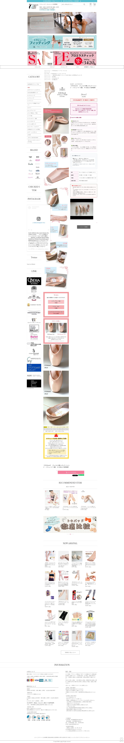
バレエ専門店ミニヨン (33, 249)
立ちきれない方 (55, 78)
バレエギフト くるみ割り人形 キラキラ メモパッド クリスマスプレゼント (90, 643)
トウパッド (52, 66)
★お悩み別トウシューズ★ (33, 84)
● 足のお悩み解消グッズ (33, 92)
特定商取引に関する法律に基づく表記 (62, 737)
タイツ (77, 66)
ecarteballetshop (30, 388)
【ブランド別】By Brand (33, 137)
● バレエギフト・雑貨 (32, 118)
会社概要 (45, 737)
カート (35, 737)
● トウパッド (30, 100)
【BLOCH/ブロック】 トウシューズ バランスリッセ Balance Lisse (77, 583)
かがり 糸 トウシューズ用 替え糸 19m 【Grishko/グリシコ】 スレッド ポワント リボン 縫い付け (63, 564)
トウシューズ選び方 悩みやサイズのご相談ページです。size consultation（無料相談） (52, 507)
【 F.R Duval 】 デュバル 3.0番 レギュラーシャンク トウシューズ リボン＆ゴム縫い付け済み (88, 507)
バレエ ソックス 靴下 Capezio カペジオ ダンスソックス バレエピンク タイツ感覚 (50, 623)
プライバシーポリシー (85, 737)
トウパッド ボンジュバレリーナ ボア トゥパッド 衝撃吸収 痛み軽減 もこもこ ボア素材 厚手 (77, 564)
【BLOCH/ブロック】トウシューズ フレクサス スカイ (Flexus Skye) (63, 602)
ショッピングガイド (75, 737)
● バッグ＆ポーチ (31, 121)
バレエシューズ (64, 66)
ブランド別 (46, 73)
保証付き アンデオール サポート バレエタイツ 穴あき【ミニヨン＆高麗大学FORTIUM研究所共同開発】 (63, 584)
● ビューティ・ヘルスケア (33, 126)
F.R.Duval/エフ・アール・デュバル (59, 70)
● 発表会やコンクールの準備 (34, 129)
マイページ (40, 737)
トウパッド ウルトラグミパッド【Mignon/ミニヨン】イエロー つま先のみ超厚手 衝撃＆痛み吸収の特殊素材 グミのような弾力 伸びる (90, 624)
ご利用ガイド (74, 685)
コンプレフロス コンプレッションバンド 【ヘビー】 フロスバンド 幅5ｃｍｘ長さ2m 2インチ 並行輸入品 (50, 603)
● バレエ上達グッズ (32, 124)
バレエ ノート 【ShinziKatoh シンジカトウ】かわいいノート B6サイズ (63, 643)
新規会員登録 (51, 737)
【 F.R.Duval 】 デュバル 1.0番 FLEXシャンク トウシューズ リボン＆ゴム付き (70, 507)
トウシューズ (37, 66)
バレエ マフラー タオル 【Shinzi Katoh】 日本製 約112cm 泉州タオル (50, 643)
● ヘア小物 (30, 115)
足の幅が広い (55, 79)
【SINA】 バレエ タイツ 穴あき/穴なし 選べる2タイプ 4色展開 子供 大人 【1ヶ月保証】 (50, 564)
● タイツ (29, 107)
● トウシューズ (31, 98)
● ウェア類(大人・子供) (32, 113)
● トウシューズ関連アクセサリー (34, 104)
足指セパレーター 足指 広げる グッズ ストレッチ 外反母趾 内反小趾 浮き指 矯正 (90, 564)
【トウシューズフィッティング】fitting (34, 141)
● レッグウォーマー (32, 110)
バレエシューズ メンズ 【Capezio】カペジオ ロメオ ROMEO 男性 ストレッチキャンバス (90, 603)
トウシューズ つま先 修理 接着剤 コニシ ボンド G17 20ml (77, 602)
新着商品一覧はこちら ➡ (70, 652)
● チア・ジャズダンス (32, 132)
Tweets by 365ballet (31, 264)
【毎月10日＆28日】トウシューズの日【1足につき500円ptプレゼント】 (67, 75)
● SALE (29, 134)
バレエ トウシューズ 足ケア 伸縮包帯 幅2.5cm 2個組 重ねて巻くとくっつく (90, 584)
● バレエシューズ (31, 95)
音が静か (54, 76)
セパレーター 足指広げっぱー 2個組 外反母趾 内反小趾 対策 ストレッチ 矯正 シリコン (77, 623)
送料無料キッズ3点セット (89, 66)
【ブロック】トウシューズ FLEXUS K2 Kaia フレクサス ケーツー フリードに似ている (77, 644)
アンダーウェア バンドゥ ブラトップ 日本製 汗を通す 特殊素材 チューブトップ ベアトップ (50, 584)
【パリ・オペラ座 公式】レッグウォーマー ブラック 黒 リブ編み (63, 623)
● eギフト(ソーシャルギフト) (34, 88)
